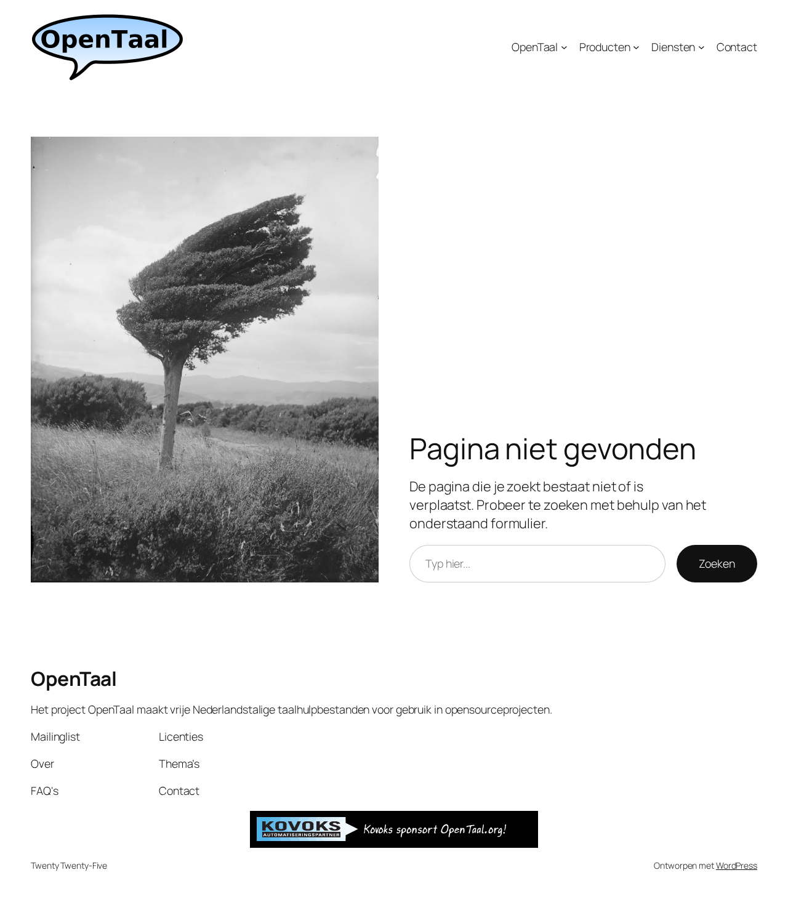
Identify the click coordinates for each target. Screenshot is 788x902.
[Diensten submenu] (701, 47)
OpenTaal (73, 678)
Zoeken (717, 563)
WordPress (736, 865)
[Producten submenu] (636, 47)
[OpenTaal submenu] (564, 47)
